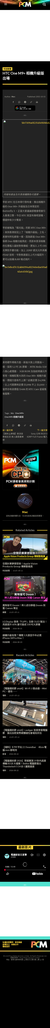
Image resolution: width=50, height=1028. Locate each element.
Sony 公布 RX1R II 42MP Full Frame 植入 (37, 435)
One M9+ (19, 413)
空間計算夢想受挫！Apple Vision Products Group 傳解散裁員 (20, 565)
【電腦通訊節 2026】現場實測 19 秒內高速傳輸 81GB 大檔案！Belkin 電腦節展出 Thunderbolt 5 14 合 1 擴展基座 (24, 763)
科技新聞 (7, 69)
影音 (4, 754)
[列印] (36, 101)
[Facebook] (13, 101)
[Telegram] (25, 101)
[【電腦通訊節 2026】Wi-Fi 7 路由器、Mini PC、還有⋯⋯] (25, 672)
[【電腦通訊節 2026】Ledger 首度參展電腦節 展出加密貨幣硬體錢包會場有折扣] (25, 713)
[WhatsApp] (19, 101)
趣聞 (4, 612)
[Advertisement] (25, 35)
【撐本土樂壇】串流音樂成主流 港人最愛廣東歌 (13, 436)
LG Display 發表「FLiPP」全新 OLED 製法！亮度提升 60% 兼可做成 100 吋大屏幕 (25, 623)
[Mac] (25, 501)
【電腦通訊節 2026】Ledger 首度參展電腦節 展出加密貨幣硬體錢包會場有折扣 (25, 731)
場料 (4, 695)
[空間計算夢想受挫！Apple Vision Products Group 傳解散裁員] (25, 547)
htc (12, 413)
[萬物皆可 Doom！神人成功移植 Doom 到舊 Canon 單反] (25, 589)
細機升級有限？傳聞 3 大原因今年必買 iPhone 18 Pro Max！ (22, 637)
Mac (13, 96)
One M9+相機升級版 (14, 417)
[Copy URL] (30, 101)
